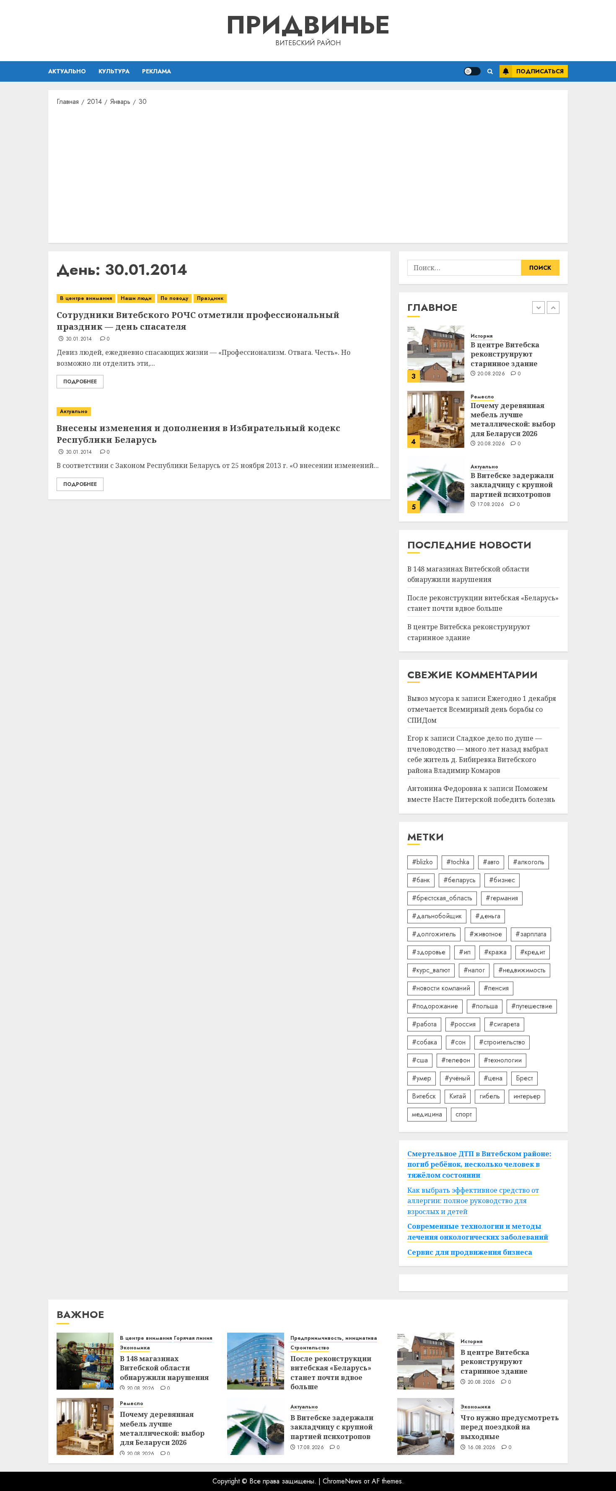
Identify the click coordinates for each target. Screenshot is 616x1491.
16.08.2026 (482, 1447)
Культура (113, 71)
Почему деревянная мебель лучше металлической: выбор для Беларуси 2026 (513, 419)
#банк (421, 880)
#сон (458, 1042)
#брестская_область (442, 898)
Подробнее (80, 381)
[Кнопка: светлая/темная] (472, 71)
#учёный (457, 1078)
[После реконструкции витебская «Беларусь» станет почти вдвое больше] (255, 1361)
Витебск (424, 1096)
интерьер (527, 1096)
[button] (490, 71)
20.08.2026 (491, 374)
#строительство (502, 1042)
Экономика (135, 1347)
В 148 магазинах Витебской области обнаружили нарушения (164, 1368)
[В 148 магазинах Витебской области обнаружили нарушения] (85, 1361)
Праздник (210, 298)
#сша (420, 1060)
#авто (491, 862)
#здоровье (428, 952)
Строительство (309, 1347)
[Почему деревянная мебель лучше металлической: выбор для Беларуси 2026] (435, 419)
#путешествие (531, 1006)
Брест (524, 1078)
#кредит (532, 952)
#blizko (422, 862)
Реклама (156, 71)
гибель (489, 1096)
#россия (463, 1024)
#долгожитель (434, 934)
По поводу (174, 298)
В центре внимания (86, 298)
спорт (464, 1114)
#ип (465, 952)
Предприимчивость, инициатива (333, 1338)
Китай (457, 1096)
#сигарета (504, 1024)
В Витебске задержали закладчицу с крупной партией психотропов (512, 485)
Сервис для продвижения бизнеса (469, 1252)
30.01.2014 (79, 339)
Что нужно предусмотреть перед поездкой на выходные (510, 1427)
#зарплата (530, 934)
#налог (474, 970)
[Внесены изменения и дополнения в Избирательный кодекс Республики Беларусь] (219, 411)
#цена (493, 1078)
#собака (424, 1042)
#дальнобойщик (437, 916)
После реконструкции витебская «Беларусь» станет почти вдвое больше (483, 603)
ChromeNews (342, 1481)
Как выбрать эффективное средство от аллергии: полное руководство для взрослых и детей (473, 1201)
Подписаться (540, 71)
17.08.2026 (490, 504)
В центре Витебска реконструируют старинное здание (505, 354)
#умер (421, 1078)
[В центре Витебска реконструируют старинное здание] (435, 354)
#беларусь (459, 880)
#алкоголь (528, 862)
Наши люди (136, 298)
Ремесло (482, 397)
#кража (495, 952)
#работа (424, 1024)
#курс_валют (431, 970)
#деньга (487, 916)
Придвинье (308, 25)
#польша (484, 1006)
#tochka (457, 862)
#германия (502, 898)
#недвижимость (522, 970)
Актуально (67, 71)
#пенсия (496, 988)
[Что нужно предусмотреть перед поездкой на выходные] (425, 1426)
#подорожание (435, 1006)
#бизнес (502, 880)
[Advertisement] (308, 174)
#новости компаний (441, 988)
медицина (427, 1114)
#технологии (503, 1060)
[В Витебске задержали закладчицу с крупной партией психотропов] (435, 484)
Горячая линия (193, 1338)
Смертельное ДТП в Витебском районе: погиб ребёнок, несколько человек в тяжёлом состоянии (479, 1164)
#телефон (455, 1060)
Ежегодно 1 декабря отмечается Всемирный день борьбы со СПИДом (481, 709)
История (481, 336)
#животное (485, 934)
